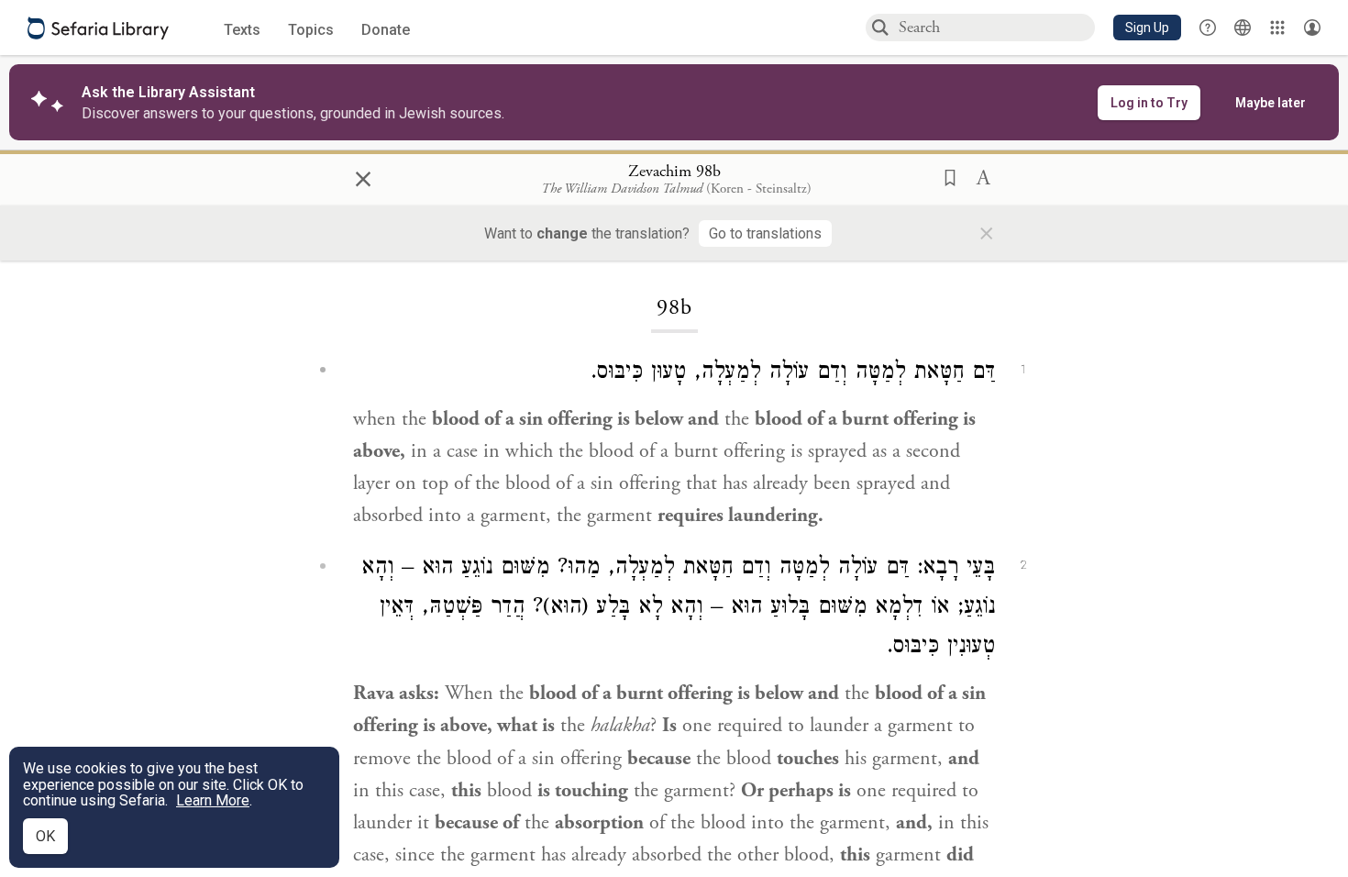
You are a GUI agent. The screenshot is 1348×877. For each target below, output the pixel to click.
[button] (1147, 27)
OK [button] (45, 836)
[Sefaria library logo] (98, 28)
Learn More (212, 800)
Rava (373, 693)
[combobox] (996, 27)
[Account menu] (1312, 27)
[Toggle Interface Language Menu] (1242, 27)
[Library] (1277, 27)
